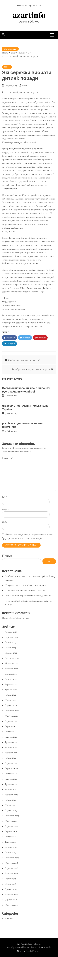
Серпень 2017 (11, 899)
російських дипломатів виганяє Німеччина (23, 425)
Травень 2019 (11, 841)
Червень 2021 (11, 736)
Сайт (4, 521)
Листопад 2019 (12, 815)
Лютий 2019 (10, 852)
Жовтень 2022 (11, 663)
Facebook (10, 337)
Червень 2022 (11, 684)
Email (5, 509)
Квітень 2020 (11, 789)
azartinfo (29, 15)
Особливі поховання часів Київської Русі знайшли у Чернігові (26, 389)
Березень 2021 (11, 752)
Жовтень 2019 (11, 820)
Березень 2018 (11, 873)
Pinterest (41, 337)
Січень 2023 (10, 647)
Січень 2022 (10, 700)
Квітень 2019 (11, 847)
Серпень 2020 (11, 768)
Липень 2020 (11, 773)
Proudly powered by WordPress (21, 947)
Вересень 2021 (11, 721)
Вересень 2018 (11, 868)
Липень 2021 (10, 731)
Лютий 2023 (10, 642)
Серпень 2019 (11, 831)
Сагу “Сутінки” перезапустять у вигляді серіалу (28, 595)
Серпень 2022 (11, 673)
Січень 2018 (10, 883)
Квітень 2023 (11, 631)
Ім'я (4, 497)
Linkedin (10, 343)
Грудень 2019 (11, 810)
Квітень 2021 (11, 747)
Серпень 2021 (11, 726)
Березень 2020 (11, 794)
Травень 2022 (11, 689)
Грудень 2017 (11, 889)
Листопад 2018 (12, 857)
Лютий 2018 (10, 878)
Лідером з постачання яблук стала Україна (25, 407)
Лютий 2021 (10, 757)
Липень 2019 (10, 836)
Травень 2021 (11, 742)
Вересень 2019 (11, 826)
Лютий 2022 (10, 694)
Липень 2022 (10, 679)
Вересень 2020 (11, 763)
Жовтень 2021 (11, 715)
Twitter (26, 337)
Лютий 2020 (10, 799)
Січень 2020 (10, 805)
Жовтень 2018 (11, 862)
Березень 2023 (11, 636)
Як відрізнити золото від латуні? (24, 359)
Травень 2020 (11, 784)
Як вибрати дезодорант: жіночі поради (30, 369)
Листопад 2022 (12, 657)
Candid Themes (33, 951)
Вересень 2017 (11, 894)
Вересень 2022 (11, 668)
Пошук (7, 556)
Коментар (7, 457)
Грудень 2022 (11, 652)
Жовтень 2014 (11, 904)
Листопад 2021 (12, 710)
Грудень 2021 (11, 705)
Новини (7, 67)
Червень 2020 (11, 778)
